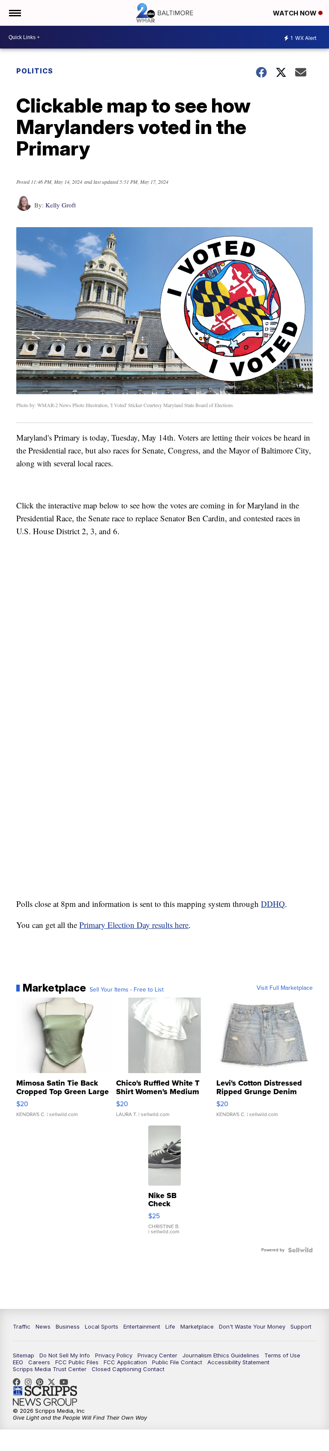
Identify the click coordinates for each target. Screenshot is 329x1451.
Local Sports (101, 1326)
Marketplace (197, 1326)
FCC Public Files (77, 1362)
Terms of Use (282, 1355)
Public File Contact (177, 1362)
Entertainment (141, 1326)
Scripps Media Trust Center (50, 1369)
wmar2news (30, 1382)
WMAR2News (42, 1382)
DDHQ (273, 903)
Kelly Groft (60, 205)
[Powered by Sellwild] (300, 1250)
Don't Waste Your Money (252, 1326)
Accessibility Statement (238, 1362)
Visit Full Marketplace (285, 988)
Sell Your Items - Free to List (127, 990)
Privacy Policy (113, 1355)
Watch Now (295, 13)
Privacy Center (157, 1355)
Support (300, 1326)
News (43, 1326)
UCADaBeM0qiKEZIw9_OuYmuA (66, 1382)
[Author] (23, 207)
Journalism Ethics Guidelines (220, 1355)
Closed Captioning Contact (128, 1369)
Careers (39, 1362)
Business (68, 1326)
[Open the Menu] (14, 13)
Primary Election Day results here (133, 924)
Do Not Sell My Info (64, 1355)
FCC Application (125, 1362)
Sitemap (23, 1355)
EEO (18, 1362)
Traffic (21, 1326)
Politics (34, 71)
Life (170, 1326)
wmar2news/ (19, 1382)
